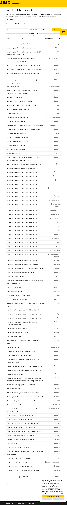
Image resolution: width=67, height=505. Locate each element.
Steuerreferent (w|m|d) (14, 443)
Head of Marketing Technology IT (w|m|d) (19, 141)
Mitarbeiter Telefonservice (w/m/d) (17, 333)
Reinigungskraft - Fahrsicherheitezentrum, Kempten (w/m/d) (25, 397)
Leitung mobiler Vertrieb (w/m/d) (17, 299)
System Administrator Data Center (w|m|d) (20, 447)
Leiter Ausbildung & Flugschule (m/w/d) (18, 295)
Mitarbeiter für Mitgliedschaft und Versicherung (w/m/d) (24, 314)
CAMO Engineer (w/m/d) (14, 113)
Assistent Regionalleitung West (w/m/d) (18, 44)
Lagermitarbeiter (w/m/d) (14, 291)
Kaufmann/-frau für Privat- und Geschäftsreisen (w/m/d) (24, 164)
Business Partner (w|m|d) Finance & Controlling (21, 105)
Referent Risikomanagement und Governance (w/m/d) (23, 393)
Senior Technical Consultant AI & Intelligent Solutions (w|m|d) (25, 431)
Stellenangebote (16, 3)
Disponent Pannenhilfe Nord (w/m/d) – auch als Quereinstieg (25, 125)
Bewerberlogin (9, 503)
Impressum (31, 503)
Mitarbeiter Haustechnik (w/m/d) (17, 329)
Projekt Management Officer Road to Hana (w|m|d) (22, 355)
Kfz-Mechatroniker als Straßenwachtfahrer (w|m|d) (22, 264)
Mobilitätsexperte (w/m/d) (15, 337)
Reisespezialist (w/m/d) (14, 405)
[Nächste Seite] (34, 489)
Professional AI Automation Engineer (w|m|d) (21, 351)
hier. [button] (62, 493)
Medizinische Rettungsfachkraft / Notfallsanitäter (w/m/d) (24, 310)
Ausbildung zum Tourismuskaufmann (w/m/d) (21, 48)
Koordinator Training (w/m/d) (15, 277)
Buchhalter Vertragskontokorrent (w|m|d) (20, 101)
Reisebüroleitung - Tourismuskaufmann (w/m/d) (21, 401)
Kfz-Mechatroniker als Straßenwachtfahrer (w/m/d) (22, 172)
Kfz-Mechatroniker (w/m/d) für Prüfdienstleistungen (22, 168)
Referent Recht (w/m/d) (14, 389)
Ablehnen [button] (58, 498)
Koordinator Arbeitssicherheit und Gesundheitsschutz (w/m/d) (25, 269)
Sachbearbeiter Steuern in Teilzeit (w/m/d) (19, 419)
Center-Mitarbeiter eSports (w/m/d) (17, 117)
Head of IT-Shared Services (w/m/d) (17, 137)
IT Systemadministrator (14, 153)
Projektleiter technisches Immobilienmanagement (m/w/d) (24, 366)
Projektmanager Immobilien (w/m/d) (18, 374)
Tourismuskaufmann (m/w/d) (16, 481)
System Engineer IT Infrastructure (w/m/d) (19, 458)
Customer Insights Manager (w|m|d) (18, 121)
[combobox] (46, 29)
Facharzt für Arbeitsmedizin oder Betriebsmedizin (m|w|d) (24, 129)
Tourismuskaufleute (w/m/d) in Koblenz (19, 477)
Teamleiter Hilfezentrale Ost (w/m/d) (18, 462)
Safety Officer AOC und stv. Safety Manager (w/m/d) (22, 423)
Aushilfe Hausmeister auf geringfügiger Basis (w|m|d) (23, 65)
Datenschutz (20, 503)
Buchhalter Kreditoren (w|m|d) (16, 97)
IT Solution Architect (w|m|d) (16, 149)
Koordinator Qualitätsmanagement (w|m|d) (20, 273)
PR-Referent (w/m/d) (13, 347)
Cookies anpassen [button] (47, 498)
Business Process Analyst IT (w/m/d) (18, 109)
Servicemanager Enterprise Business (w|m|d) (20, 435)
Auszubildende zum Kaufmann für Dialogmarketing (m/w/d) (25, 69)
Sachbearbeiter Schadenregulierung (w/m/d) (20, 415)
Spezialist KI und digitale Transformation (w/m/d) (21, 439)
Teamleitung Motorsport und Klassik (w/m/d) (20, 466)
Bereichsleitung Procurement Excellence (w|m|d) (22, 80)
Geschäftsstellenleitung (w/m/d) (16, 133)
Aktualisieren (56, 29)
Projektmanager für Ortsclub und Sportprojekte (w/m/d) (24, 370)
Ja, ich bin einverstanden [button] (53, 496)
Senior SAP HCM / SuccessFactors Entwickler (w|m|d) (23, 427)
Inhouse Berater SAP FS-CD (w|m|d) (18, 145)
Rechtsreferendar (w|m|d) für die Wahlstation (21, 385)
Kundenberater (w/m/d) (14, 287)
